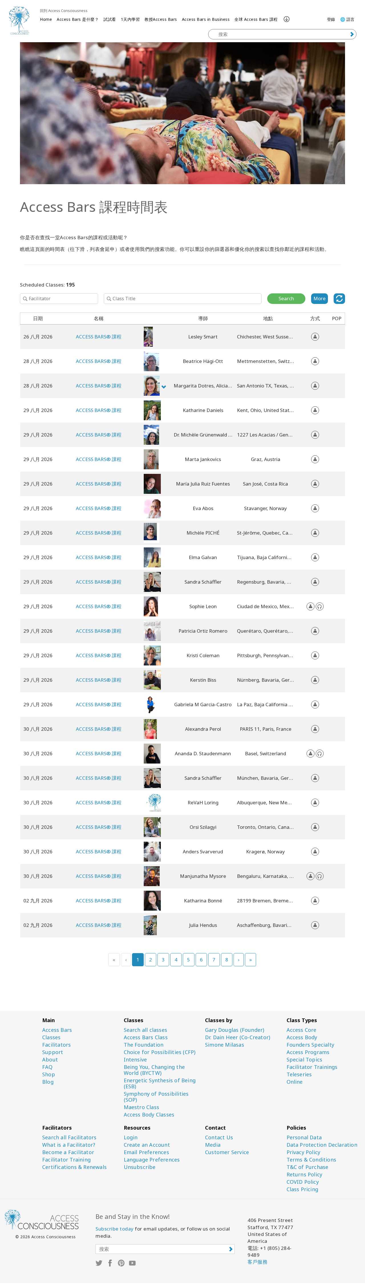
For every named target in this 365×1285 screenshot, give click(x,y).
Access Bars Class (146, 1037)
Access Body (302, 1037)
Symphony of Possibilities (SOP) (156, 1097)
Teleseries (299, 1074)
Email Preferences (146, 1152)
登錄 (331, 19)
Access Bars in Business (206, 19)
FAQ (47, 1067)
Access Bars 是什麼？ (78, 19)
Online (295, 1082)
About (50, 1060)
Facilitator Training (66, 1160)
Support (52, 1052)
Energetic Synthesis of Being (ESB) (160, 1083)
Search (286, 298)
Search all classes (145, 1030)
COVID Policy (303, 1182)
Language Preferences (152, 1160)
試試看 (110, 19)
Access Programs (308, 1052)
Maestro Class (141, 1107)
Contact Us (219, 1137)
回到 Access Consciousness (64, 10)
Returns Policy (305, 1175)
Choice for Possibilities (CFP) (160, 1052)
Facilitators (56, 1045)
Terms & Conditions (311, 1160)
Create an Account (147, 1145)
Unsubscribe (140, 1167)
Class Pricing (303, 1189)
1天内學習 (130, 19)
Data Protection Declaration (322, 1145)
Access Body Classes (149, 1115)
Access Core (302, 1030)
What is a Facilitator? (68, 1145)
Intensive (135, 1060)
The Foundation (144, 1045)
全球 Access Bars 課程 (256, 19)
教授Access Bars (161, 19)
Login (131, 1137)
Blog (48, 1082)
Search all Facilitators (69, 1137)
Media (212, 1145)
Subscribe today (115, 1228)
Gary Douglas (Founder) (234, 1030)
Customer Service (227, 1152)
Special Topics (305, 1060)
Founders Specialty (310, 1045)
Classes (51, 1037)
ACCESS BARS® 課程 (98, 336)
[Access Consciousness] (19, 20)
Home (46, 19)
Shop (48, 1074)
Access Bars (57, 1030)
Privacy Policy (304, 1152)
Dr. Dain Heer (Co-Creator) (237, 1037)
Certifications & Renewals (74, 1167)
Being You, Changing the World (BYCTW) (154, 1070)
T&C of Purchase (307, 1167)
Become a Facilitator (68, 1152)
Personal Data (304, 1137)
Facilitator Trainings (312, 1067)
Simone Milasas (224, 1045)
